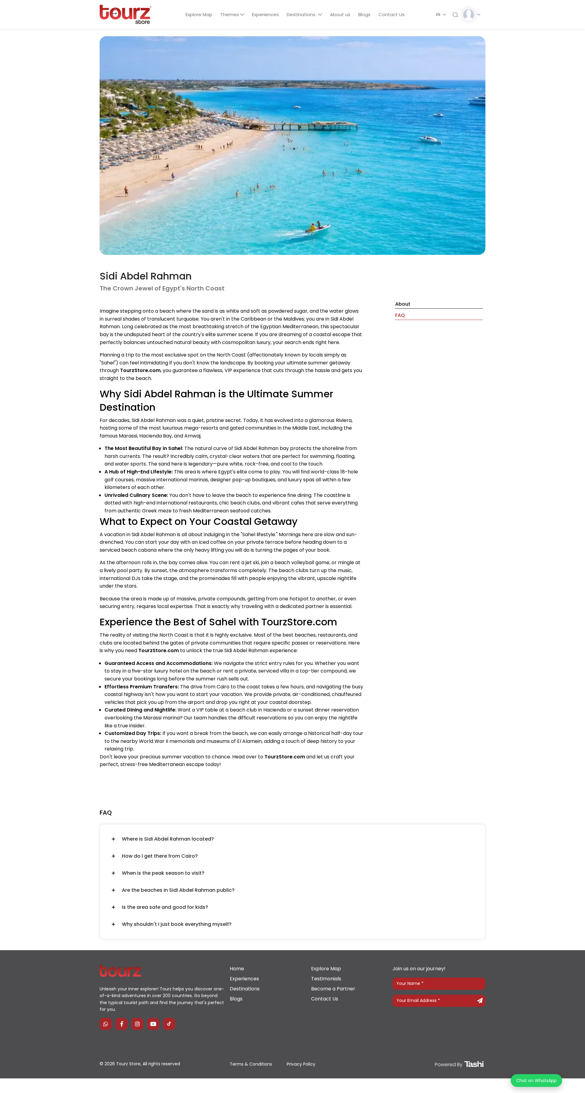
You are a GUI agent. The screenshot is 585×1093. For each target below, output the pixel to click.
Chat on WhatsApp (536, 1080)
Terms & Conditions (251, 1064)
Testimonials (326, 978)
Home (237, 968)
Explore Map (199, 14)
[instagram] (137, 1024)
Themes (229, 14)
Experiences (265, 14)
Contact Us (391, 14)
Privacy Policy (301, 1064)
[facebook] (121, 1024)
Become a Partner (333, 988)
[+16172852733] (106, 1024)
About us (340, 14)
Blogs (364, 14)
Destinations (302, 14)
